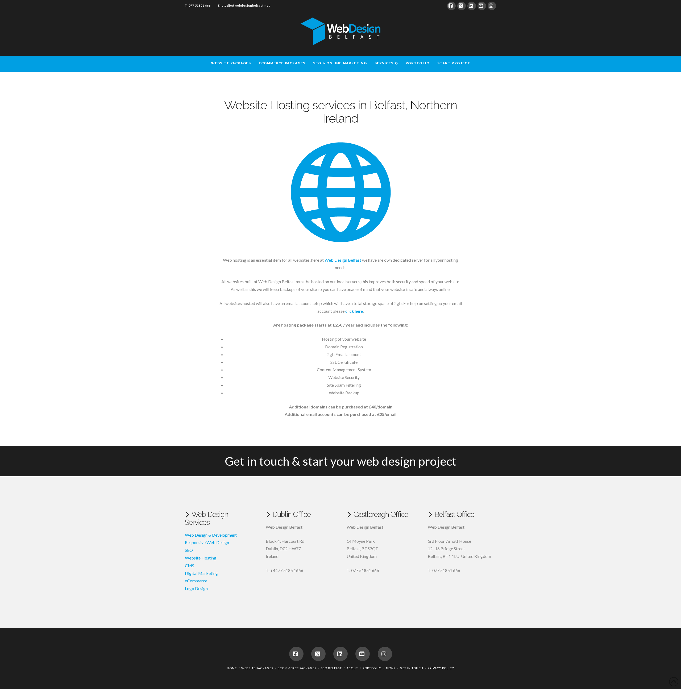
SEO (189, 550)
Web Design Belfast (343, 259)
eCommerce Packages (297, 668)
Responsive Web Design (207, 542)
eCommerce (196, 580)
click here (354, 311)
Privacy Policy (441, 668)
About (352, 668)
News (390, 668)
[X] (461, 6)
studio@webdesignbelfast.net (246, 5)
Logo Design (196, 588)
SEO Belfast (331, 668)
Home (232, 668)
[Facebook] (451, 6)
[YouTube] (481, 6)
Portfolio (372, 668)
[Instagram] (492, 6)
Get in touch (411, 668)
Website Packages (257, 668)
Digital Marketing (201, 573)
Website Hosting (200, 557)
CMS (189, 565)
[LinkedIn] (471, 6)
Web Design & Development (211, 534)
